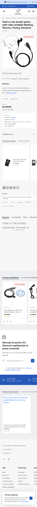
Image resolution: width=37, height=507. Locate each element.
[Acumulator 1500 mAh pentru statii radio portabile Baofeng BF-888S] (7, 162)
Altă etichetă (13, 99)
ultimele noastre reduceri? (21, 2)
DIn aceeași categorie (9, 141)
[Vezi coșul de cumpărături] (33, 11)
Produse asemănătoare (10, 278)
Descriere (5, 217)
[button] (14, 165)
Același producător (24, 141)
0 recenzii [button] (14, 79)
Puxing (13, 202)
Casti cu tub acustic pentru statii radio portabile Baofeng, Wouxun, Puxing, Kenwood (15, 426)
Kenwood (20, 202)
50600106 (28, 202)
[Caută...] (29, 11)
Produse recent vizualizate (10, 392)
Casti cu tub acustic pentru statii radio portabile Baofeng (17, 197)
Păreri (25, 217)
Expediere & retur (7, 134)
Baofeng (14, 117)
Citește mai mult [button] (11, 93)
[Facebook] (4, 459)
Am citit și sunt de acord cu (18, 369)
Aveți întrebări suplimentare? (13, 73)
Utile (4, 468)
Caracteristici (16, 217)
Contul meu (22, 468)
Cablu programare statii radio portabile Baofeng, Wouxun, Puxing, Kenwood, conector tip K (14, 311)
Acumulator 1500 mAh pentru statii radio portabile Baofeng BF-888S (19, 160)
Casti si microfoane (11, 18)
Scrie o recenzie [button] (24, 79)
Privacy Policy (24, 501)
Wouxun (5, 202)
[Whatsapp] (9, 459)
